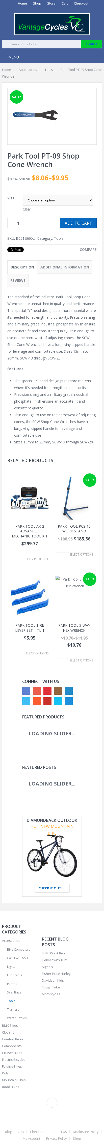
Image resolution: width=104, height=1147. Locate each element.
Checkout (81, 3)
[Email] (69, 701)
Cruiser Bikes (12, 1052)
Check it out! (51, 888)
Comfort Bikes (12, 1039)
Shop (37, 3)
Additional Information (64, 267)
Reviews (17, 280)
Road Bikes (10, 1086)
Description (22, 267)
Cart (65, 3)
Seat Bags (14, 992)
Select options (81, 555)
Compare (88, 249)
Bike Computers (18, 949)
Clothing (8, 1032)
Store (51, 3)
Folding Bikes (12, 1066)
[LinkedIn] (69, 691)
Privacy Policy (56, 1138)
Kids (5, 1073)
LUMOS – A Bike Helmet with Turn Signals (55, 960)
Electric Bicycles (13, 1059)
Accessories (28, 69)
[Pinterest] (47, 691)
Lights (11, 966)
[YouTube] (47, 701)
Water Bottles (17, 1018)
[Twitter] (26, 701)
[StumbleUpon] (37, 701)
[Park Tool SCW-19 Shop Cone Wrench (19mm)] (36, 137)
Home (22, 3)
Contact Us (58, 1131)
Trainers (13, 1009)
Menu (13, 57)
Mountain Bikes (14, 1080)
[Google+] (37, 691)
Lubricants (14, 975)
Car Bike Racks (17, 958)
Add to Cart (78, 223)
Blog (8, 1131)
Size (11, 198)
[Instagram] (58, 691)
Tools (49, 69)
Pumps (12, 984)
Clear (27, 209)
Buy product (37, 559)
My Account (31, 1138)
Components (12, 1046)
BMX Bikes (10, 1025)
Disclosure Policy (86, 1131)
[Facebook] (26, 691)
